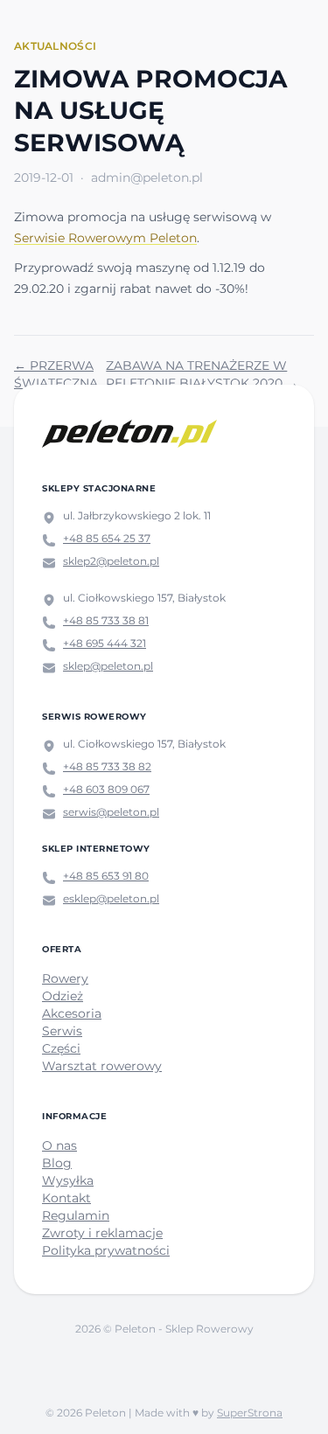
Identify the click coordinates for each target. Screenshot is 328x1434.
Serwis (62, 1031)
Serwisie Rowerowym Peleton (105, 238)
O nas (59, 1145)
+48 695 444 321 (104, 643)
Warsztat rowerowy (102, 1066)
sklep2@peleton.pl (111, 560)
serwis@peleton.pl (111, 811)
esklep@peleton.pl (111, 898)
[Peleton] (129, 434)
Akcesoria (71, 1013)
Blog (57, 1163)
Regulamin (75, 1215)
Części (61, 1048)
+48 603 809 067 (106, 789)
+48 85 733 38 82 (107, 766)
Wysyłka (68, 1180)
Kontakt (66, 1198)
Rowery (65, 978)
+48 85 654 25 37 (106, 538)
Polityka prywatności (106, 1250)
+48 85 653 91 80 (106, 875)
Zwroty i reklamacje (102, 1233)
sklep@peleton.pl (108, 665)
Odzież (62, 996)
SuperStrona (250, 1412)
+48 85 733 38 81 (106, 620)
